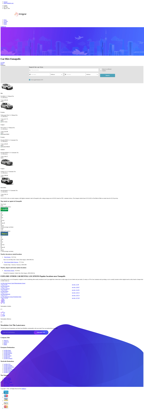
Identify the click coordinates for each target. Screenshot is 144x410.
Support (5, 1)
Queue (2, 225)
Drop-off (3, 223)
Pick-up (2, 220)
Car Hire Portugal (8, 353)
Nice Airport (7, 386)
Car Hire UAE (7, 372)
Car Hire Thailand (8, 371)
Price (2, 217)
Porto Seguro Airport (9, 270)
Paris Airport (7, 383)
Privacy (5, 343)
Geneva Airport (7, 379)
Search (108, 75)
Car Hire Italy (7, 354)
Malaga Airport (7, 378)
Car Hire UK (7, 357)
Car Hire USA (7, 364)
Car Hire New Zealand (9, 369)
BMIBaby (23, 388)
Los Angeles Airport (8, 384)
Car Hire (6, 21)
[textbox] (64, 70)
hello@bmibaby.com (8, 3)
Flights (5, 22)
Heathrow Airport (8, 382)
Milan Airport (7, 380)
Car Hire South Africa (9, 367)
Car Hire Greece (7, 355)
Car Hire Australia (8, 365)
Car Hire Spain (7, 350)
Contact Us (3, 26)
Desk (2, 215)
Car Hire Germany (8, 358)
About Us (6, 340)
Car (1, 212)
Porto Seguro (7, 257)
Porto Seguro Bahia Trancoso (11, 262)
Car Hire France (7, 351)
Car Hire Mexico (8, 368)
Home (5, 20)
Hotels (5, 24)
